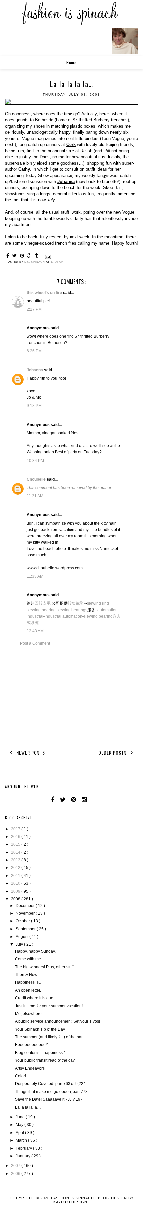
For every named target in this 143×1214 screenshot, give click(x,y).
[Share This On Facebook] (9, 255)
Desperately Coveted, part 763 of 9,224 (50, 1083)
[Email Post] (47, 256)
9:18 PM (34, 405)
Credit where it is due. (34, 998)
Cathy (23, 169)
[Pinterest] (74, 800)
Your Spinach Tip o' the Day (40, 1029)
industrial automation (63, 616)
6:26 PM (34, 351)
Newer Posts (30, 752)
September (26, 929)
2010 (16, 883)
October (23, 921)
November (26, 913)
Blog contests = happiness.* (40, 1052)
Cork (71, 144)
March (22, 1140)
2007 (16, 1165)
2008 (16, 899)
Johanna (66, 181)
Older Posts (113, 752)
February (24, 1148)
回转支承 (43, 603)
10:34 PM (35, 460)
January (23, 1156)
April (20, 1132)
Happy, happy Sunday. (35, 951)
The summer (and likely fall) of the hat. (49, 1037)
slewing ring (98, 603)
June (21, 1117)
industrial (35, 616)
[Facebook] (52, 800)
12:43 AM (35, 631)
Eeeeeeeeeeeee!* (31, 1044)
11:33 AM (35, 576)
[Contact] (92, 800)
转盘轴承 (75, 603)
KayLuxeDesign (71, 1202)
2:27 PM (34, 309)
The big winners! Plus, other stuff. (44, 967)
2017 (16, 829)
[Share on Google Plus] (30, 255)
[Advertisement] (71, 696)
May (20, 1124)
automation (107, 610)
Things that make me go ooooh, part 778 (51, 1091)
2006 (16, 1173)
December (26, 905)
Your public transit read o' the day (45, 1060)
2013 (16, 860)
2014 (16, 852)
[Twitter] (62, 800)
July (20, 944)
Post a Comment (35, 643)
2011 (16, 875)
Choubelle (37, 479)
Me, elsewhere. (29, 1013)
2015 (16, 844)
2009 (16, 891)
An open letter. (28, 990)
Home (71, 62)
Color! (20, 1076)
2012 (16, 867)
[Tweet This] (15, 255)
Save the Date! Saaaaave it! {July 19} (48, 1099)
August (22, 936)
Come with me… (30, 959)
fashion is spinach (73, 1198)
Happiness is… (29, 982)
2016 (16, 836)
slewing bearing (41, 610)
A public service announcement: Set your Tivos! (57, 1021)
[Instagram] (84, 800)
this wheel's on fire (45, 292)
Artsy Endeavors (30, 1068)
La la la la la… (28, 1107)
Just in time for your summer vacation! (49, 1006)
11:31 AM (35, 496)
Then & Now (26, 974)
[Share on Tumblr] (37, 255)
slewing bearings (72, 610)
